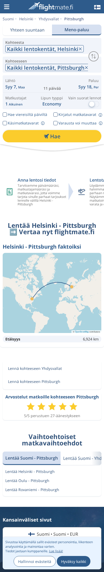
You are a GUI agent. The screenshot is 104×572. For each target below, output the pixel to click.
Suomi (8, 18)
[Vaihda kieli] (97, 7)
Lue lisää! (56, 551)
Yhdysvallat (49, 18)
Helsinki (26, 18)
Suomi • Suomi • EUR (57, 534)
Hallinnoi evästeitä (34, 561)
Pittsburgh (74, 18)
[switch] (94, 56)
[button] (6, 7)
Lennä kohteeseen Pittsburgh (34, 381)
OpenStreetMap (82, 331)
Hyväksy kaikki (73, 561)
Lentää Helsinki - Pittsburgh (30, 471)
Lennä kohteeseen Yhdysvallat (35, 368)
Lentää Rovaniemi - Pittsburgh (32, 489)
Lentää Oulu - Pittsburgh (27, 480)
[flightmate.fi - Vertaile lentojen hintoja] (51, 6)
